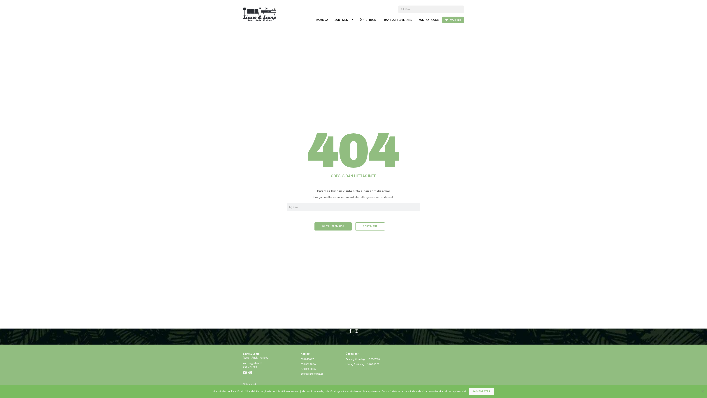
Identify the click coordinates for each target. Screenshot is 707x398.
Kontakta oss (428, 20)
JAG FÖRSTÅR (481, 391)
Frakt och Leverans (397, 20)
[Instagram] (356, 331)
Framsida (321, 20)
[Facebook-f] (350, 331)
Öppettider (368, 20)
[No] (702, 391)
